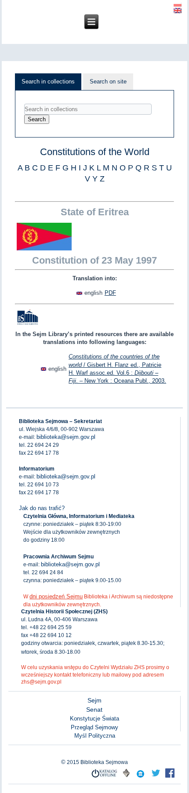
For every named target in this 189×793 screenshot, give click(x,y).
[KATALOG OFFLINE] (104, 777)
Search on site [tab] (108, 81)
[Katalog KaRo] (126, 777)
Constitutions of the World (94, 151)
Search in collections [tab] (48, 81)
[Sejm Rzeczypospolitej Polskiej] (170, 777)
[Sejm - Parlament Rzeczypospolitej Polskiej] (140, 777)
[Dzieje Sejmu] (155, 777)
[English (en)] (178, 10)
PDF (110, 293)
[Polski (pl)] (178, 3)
